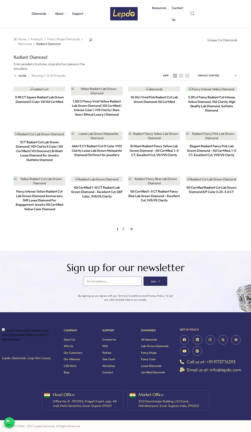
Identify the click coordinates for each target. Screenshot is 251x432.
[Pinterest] (197, 351)
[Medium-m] (236, 339)
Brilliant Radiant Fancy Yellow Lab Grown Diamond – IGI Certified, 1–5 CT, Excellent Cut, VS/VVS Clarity (154, 150)
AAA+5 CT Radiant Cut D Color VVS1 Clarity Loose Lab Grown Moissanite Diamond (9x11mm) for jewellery (97, 150)
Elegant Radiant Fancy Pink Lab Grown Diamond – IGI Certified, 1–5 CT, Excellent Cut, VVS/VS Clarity (211, 150)
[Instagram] (210, 339)
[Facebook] (184, 339)
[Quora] (223, 339)
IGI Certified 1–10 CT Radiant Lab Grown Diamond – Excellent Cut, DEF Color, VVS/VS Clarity (97, 191)
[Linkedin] (197, 339)
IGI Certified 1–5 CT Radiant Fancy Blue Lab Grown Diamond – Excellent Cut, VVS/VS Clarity (154, 195)
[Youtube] (184, 351)
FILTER (22, 75)
